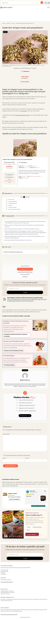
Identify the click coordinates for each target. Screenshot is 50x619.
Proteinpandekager (9, 365)
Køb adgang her (23, 415)
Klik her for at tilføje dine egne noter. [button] (13, 251)
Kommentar (6, 434)
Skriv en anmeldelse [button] (14, 499)
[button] (22, 76)
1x (24, 197)
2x (26, 197)
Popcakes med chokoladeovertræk (13, 350)
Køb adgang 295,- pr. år (24, 269)
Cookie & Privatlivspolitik (12, 614)
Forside (3, 23)
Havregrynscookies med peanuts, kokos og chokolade (15, 335)
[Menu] (48, 7)
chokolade (24, 110)
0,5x (22, 197)
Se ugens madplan (32, 534)
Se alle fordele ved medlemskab (25, 272)
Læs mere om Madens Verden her (7, 581)
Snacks (13, 23)
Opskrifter (9, 23)
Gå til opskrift (25, 81)
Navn (4, 458)
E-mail (27, 458)
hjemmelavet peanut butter (22, 115)
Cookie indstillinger (4, 614)
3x (28, 197)
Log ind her (25, 276)
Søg (41, 2)
